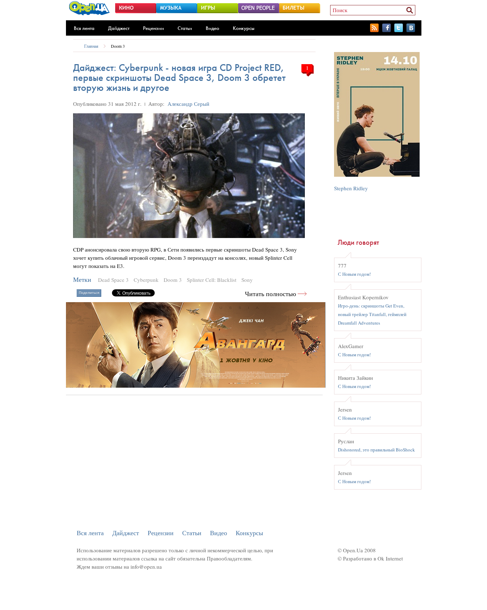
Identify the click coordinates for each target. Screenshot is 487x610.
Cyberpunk (146, 279)
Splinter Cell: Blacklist (211, 279)
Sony (247, 279)
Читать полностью (270, 294)
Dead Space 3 (113, 279)
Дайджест (118, 28)
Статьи (185, 28)
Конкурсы (244, 28)
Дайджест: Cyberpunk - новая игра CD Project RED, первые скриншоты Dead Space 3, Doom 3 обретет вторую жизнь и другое (179, 77)
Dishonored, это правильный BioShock (376, 449)
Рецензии (153, 28)
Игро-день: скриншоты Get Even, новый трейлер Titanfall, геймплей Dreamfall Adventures (372, 314)
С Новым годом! (354, 274)
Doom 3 (118, 46)
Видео (212, 28)
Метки (82, 279)
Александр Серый (188, 103)
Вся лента (84, 28)
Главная (91, 46)
